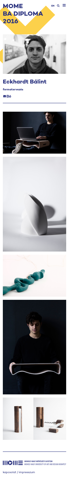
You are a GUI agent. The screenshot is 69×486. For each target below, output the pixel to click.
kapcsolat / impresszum (19, 472)
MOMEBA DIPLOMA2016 (23, 14)
